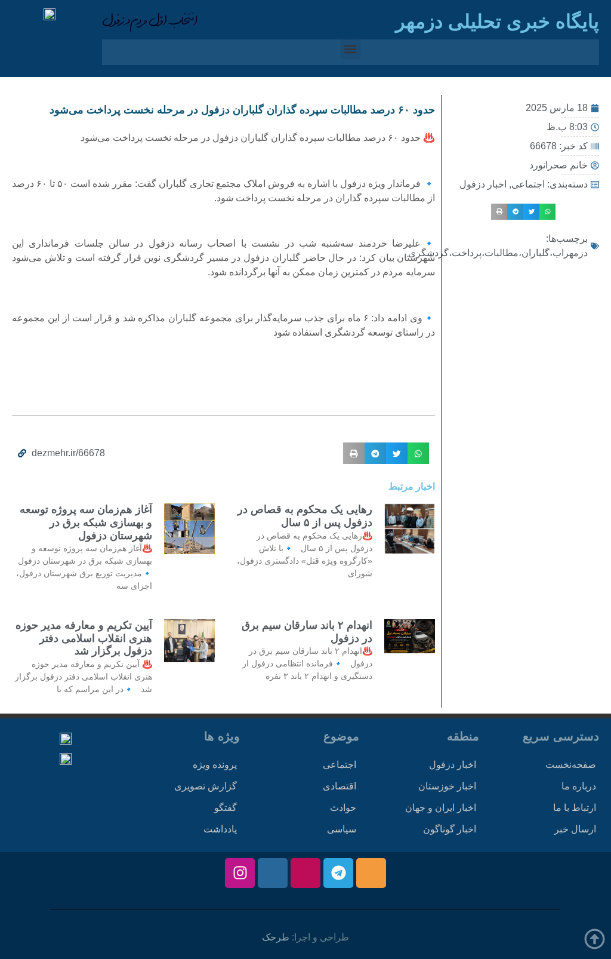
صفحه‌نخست (570, 765)
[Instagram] (240, 873)
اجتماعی (528, 184)
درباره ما (578, 786)
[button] (350, 49)
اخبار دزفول (483, 184)
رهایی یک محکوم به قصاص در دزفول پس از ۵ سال (304, 515)
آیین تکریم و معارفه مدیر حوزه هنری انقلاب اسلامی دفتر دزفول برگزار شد (84, 638)
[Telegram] (338, 873)
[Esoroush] (273, 873)
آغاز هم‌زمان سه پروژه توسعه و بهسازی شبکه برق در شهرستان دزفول (86, 522)
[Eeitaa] (371, 873)
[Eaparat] (305, 873)
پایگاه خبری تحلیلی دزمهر (497, 21)
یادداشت (220, 829)
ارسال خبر (575, 829)
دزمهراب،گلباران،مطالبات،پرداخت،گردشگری (498, 253)
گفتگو (225, 808)
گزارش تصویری (205, 786)
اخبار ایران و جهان (440, 808)
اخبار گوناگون (449, 829)
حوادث (343, 808)
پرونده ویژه (215, 765)
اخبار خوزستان (447, 786)
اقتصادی (339, 786)
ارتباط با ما (574, 808)
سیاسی (341, 829)
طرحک (275, 937)
